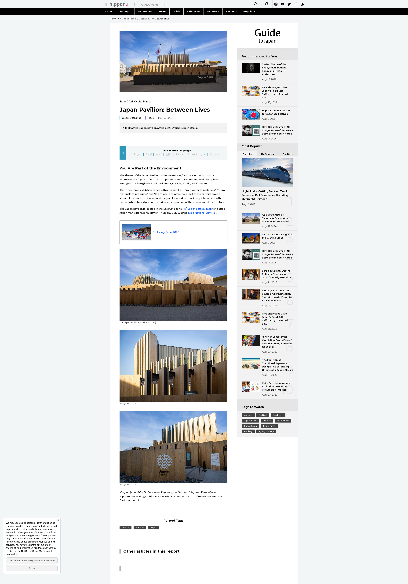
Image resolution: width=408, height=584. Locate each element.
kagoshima (250, 426)
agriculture (250, 420)
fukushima (269, 426)
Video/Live (193, 11)
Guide (176, 11)
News (162, 11)
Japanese (213, 11)
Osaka (125, 527)
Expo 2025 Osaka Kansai (136, 101)
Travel (150, 117)
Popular (248, 11)
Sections (231, 11)
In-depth (125, 11)
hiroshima (283, 420)
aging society (266, 431)
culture (248, 415)
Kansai (140, 527)
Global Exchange (131, 117)
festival (263, 415)
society (248, 431)
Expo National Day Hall (202, 212)
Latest (109, 11)
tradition (278, 415)
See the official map (200, 208)
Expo (153, 527)
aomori (267, 420)
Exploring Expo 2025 (165, 232)
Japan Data (145, 11)
